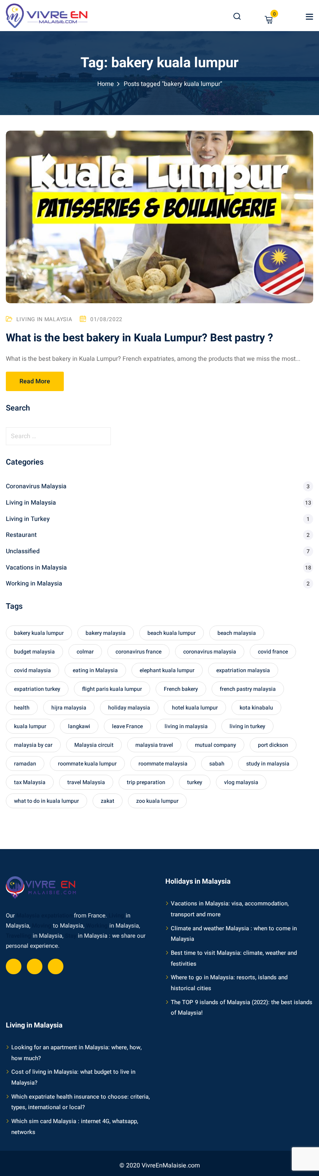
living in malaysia (186, 726)
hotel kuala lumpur (195, 708)
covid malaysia (32, 670)
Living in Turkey (28, 519)
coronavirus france (138, 652)
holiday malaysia (129, 708)
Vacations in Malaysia (36, 567)
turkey (194, 782)
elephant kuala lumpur (167, 670)
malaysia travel (154, 745)
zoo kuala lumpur (157, 801)
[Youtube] (34, 966)
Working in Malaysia (34, 583)
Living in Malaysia (44, 319)
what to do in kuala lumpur (46, 801)
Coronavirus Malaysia (36, 486)
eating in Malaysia (95, 670)
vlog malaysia (241, 782)
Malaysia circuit (94, 745)
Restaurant (21, 535)
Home (105, 84)
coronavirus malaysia (209, 652)
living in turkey (247, 726)
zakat (107, 801)
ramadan (25, 764)
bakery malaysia (106, 633)
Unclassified (23, 551)
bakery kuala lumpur (39, 633)
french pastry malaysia (248, 689)
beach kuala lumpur (171, 633)
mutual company (215, 745)
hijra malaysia (68, 708)
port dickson (273, 745)
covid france (273, 652)
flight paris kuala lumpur (112, 689)
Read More (34, 381)
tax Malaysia (30, 782)
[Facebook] (13, 966)
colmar (85, 652)
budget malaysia (34, 652)
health (22, 708)
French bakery (181, 689)
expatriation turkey (37, 689)
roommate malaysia (163, 764)
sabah (216, 764)
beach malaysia (236, 633)
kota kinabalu (256, 708)
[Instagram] (55, 966)
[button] (309, 16)
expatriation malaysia (243, 670)
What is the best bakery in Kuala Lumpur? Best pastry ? (139, 338)
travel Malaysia (86, 782)
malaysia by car (33, 745)
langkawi (79, 726)
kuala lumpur (30, 726)
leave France (127, 726)
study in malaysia (267, 764)
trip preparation (146, 782)
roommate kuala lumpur (87, 764)
